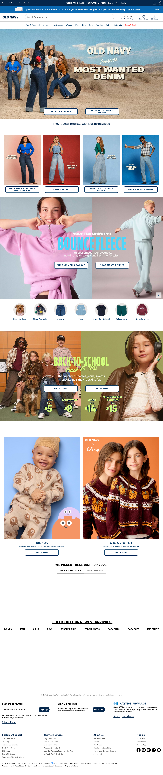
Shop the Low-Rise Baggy (101, 189)
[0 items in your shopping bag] (160, 3)
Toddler (99, 25)
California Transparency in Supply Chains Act (45, 766)
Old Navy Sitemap (100, 739)
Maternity (117, 25)
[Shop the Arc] (61, 164)
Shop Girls (61, 389)
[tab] (70, 570)
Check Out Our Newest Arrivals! (82, 622)
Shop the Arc (61, 189)
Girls (84, 25)
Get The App (141, 745)
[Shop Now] (81, 376)
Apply (116, 716)
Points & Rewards (51, 742)
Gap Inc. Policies (71, 766)
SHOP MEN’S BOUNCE (112, 265)
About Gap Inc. (112, 763)
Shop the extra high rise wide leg (22, 189)
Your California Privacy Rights (67, 763)
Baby (108, 25)
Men (77, 25)
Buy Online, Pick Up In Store (13, 757)
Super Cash (97, 754)
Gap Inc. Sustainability (102, 748)
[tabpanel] (81, 578)
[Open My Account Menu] (154, 3)
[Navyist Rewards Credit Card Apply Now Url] (81, 9)
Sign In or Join (113, 3)
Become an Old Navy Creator (104, 751)
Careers (96, 742)
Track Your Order (8, 748)
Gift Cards (6, 751)
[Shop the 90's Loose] (140, 164)
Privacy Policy (9, 722)
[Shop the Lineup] (81, 73)
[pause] (158, 295)
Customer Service (9, 739)
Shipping (5, 742)
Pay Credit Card (50, 739)
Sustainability (98, 763)
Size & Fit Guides (8, 754)
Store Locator (142, 742)
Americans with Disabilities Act (14, 766)
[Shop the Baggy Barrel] (101, 164)
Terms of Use (86, 763)
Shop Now (42, 552)
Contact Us (141, 739)
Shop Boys (102, 389)
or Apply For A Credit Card (54, 754)
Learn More (128, 716)
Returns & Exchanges (10, 745)
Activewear (58, 25)
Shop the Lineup (61, 111)
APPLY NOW (134, 9)
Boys (91, 25)
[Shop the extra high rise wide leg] (22, 164)
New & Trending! (33, 25)
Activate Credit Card (52, 748)
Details (123, 3)
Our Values (97, 745)
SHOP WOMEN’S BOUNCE (71, 265)
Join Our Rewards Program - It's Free (58, 751)
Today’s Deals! (131, 25)
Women (69, 25)
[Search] (111, 17)
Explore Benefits (50, 745)
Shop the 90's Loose (141, 189)
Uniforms (46, 25)
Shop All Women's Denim (102, 111)
